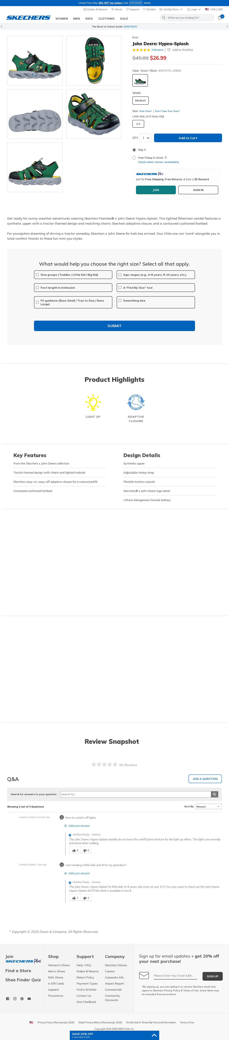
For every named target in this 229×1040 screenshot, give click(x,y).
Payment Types (87, 983)
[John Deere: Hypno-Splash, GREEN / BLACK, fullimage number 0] (35, 60)
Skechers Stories (116, 965)
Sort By (189, 806)
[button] (194, 9)
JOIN (156, 190)
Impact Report (114, 983)
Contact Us (84, 995)
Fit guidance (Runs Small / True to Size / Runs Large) (72, 302)
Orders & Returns (96, 9)
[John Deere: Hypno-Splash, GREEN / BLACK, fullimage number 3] (94, 114)
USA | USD (216, 9)
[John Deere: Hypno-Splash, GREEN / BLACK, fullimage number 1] (94, 60)
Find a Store (18, 970)
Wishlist (151, 9)
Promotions (55, 995)
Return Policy (85, 977)
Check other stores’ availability (158, 162)
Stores (118, 9)
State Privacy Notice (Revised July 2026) (100, 1022)
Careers (110, 971)
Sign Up (212, 976)
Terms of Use (191, 990)
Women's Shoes (59, 965)
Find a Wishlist (86, 989)
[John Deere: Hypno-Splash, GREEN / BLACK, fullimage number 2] (35, 114)
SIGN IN (198, 190)
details (147, 3)
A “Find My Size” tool (137, 287)
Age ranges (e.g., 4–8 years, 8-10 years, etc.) (154, 274)
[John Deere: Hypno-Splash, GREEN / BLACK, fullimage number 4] (35, 167)
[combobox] (187, 18)
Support (134, 9)
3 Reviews (158, 49)
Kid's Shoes (55, 977)
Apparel (53, 989)
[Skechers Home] (28, 17)
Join (9, 956)
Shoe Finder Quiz (23, 980)
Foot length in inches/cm (58, 287)
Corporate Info (114, 977)
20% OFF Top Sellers (110, 3)
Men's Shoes (56, 971)
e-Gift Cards (56, 983)
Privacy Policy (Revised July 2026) (56, 1022)
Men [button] (76, 18)
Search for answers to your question (34, 794)
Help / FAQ (84, 965)
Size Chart (145, 111)
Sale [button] (124, 18)
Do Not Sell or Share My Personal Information (151, 1022)
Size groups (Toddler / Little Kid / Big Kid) (69, 274)
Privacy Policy (172, 990)
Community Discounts (112, 998)
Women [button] (61, 18)
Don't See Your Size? (167, 111)
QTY (135, 137)
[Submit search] (214, 794)
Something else (134, 300)
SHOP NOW (130, 26)
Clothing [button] (106, 18)
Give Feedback (86, 1002)
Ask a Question (205, 779)
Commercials (113, 989)
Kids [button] (89, 18)
